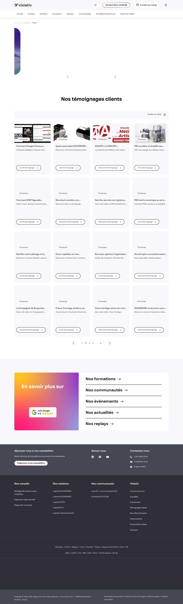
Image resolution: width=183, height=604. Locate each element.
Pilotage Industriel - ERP (27, 131)
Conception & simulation (27, 135)
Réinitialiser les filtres (27, 283)
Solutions (43, 14)
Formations (57, 14)
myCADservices (24, 242)
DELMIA (22, 259)
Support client (140, 467)
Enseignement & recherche (28, 128)
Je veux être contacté (116, 5)
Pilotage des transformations (29, 162)
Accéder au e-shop (148, 5)
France (82, 547)
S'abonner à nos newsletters (31, 463)
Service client (24, 145)
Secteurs (70, 14)
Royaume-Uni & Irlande (110, 547)
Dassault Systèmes (25, 239)
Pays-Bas (89, 547)
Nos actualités (100, 413)
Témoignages (26, 23)
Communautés (85, 14)
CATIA (21, 252)
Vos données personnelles (113, 596)
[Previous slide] (68, 77)
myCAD (73, 553)
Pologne (97, 547)
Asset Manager (24, 192)
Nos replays (97, 424)
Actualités (134, 497)
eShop (67, 553)
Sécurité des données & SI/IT (29, 165)
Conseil (20, 14)
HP (20, 266)
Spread (115, 553)
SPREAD (22, 262)
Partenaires (23, 272)
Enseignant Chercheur (27, 222)
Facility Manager (25, 199)
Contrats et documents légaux (135, 596)
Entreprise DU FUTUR (100, 497)
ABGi (84, 553)
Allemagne (59, 547)
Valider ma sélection (153, 283)
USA (126, 547)
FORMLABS (23, 269)
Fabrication (23, 138)
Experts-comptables (26, 195)
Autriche (67, 547)
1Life (79, 553)
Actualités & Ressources (105, 14)
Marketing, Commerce (26, 202)
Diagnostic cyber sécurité (24, 500)
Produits (31, 14)
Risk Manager (24, 212)
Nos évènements (102, 401)
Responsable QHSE (26, 178)
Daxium (95, 553)
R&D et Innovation (25, 215)
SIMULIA (22, 256)
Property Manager (25, 205)
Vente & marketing (25, 141)
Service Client (24, 182)
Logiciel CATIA (59, 502)
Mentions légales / (154, 596)
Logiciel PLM (58, 508)
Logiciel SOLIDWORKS (62, 491)
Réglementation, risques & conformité (32, 151)
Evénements (135, 502)
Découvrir (35, 62)
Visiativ (21, 236)
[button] (43, 412)
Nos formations (101, 379)
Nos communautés (104, 390)
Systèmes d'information (27, 219)
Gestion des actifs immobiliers (29, 158)
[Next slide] (115, 77)
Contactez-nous (141, 462)
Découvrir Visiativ (127, 14)
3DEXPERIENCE (25, 246)
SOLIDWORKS (24, 249)
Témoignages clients (138, 508)
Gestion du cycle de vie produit (29, 148)
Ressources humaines (27, 209)
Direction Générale (25, 185)
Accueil (17, 23)
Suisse (121, 547)
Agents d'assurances (26, 188)
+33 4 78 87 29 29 (141, 457)
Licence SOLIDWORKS (62, 497)
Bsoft (89, 553)
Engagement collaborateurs (28, 155)
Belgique (75, 547)
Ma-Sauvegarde (105, 553)
